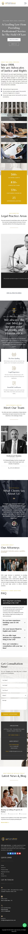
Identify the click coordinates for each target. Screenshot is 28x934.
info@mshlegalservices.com (15, 751)
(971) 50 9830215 (15, 468)
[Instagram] (13, 853)
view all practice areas (14, 293)
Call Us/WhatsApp (6, 909)
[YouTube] (20, 853)
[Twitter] (11, 853)
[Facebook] (8, 853)
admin (5, 814)
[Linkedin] (15, 853)
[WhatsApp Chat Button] (25, 925)
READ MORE (4, 822)
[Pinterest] (17, 853)
